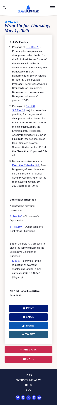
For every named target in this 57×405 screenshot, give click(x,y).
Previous (30, 349)
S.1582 (16, 261)
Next (26, 359)
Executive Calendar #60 (25, 165)
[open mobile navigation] (52, 8)
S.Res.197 (16, 227)
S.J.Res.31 (18, 110)
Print (30, 308)
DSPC (28, 385)
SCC (28, 390)
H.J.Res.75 (32, 47)
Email (30, 317)
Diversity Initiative (28, 380)
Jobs (28, 375)
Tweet (30, 334)
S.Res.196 (16, 216)
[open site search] (4, 7)
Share (30, 325)
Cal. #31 (30, 106)
